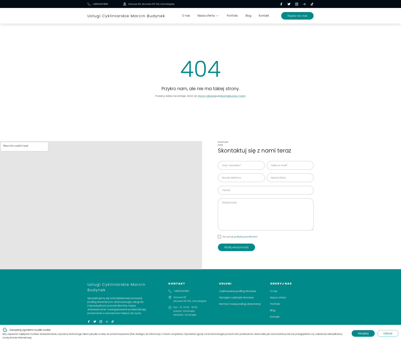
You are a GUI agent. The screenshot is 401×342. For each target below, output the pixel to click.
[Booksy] (304, 4)
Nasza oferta (206, 15)
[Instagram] (296, 4)
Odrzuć (387, 333)
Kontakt (264, 15)
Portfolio (232, 15)
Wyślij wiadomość (236, 247)
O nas (186, 15)
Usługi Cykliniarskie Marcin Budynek (126, 15)
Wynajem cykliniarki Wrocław (236, 297)
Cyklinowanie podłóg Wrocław (237, 291)
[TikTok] (312, 4)
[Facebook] (281, 4)
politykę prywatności (245, 236)
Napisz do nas (297, 16)
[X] (289, 4)
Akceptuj (363, 333)
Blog (248, 15)
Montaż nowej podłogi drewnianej (239, 304)
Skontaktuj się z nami (232, 96)
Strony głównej (207, 96)
